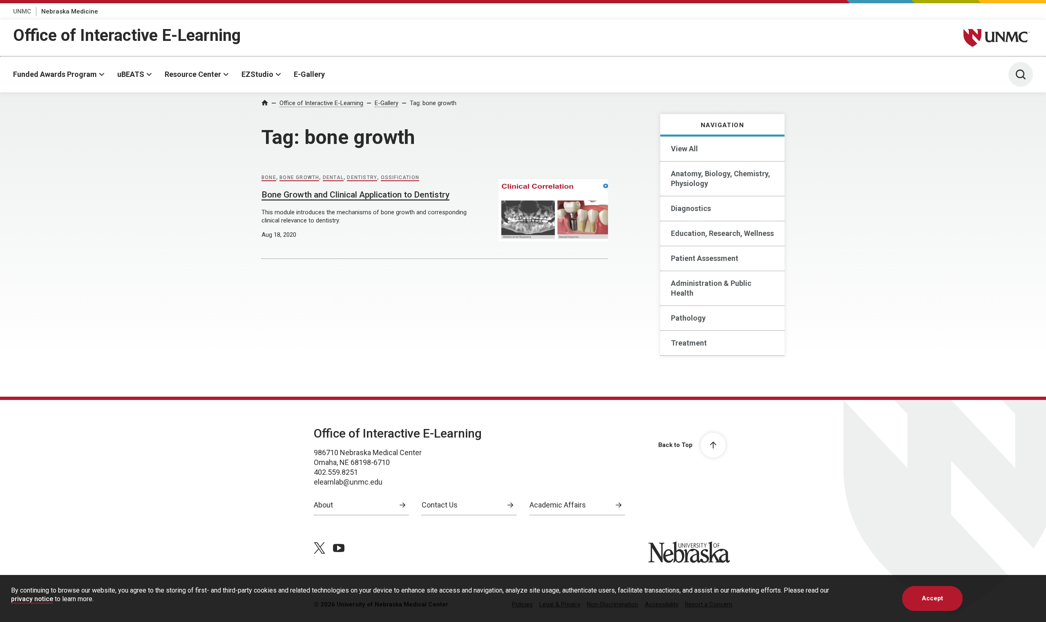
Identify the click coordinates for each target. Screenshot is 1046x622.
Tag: (433, 103)
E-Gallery (309, 74)
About (323, 505)
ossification (400, 177)
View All (684, 148)
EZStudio (257, 74)
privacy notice (32, 599)
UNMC (22, 11)
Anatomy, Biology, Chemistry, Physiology (720, 178)
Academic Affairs (558, 505)
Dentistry (362, 177)
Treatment (689, 343)
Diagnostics (691, 208)
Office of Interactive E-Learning (127, 35)
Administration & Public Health (711, 288)
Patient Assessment (704, 258)
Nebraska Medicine (69, 11)
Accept (932, 598)
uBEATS (130, 74)
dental (333, 177)
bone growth (299, 177)
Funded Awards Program (55, 74)
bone (269, 177)
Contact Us (440, 505)
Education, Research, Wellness (722, 233)
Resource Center (193, 74)
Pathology (688, 318)
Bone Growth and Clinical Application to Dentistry (355, 195)
